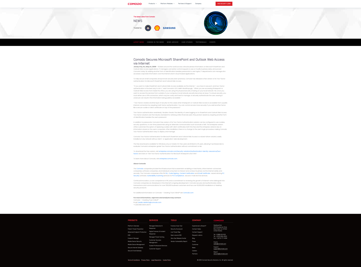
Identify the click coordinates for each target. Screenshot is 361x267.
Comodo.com (188, 193)
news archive (173, 42)
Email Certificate (204, 173)
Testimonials (201, 42)
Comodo (140, 169)
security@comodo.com (221, 253)
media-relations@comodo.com (149, 202)
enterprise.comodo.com (168, 159)
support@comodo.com (221, 248)
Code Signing (174, 173)
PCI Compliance (178, 176)
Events (212, 42)
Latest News (138, 42)
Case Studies (187, 42)
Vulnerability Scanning (155, 176)
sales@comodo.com (220, 244)
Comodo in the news (155, 42)
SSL (166, 173)
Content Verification (187, 173)
